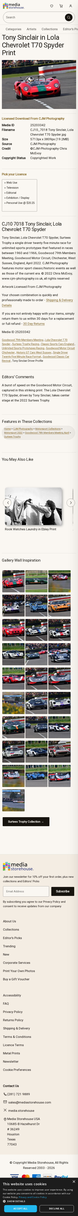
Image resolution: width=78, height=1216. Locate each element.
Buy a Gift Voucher (16, 979)
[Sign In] (70, 6)
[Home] (15, 6)
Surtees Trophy (12, 436)
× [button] (73, 1181)
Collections (50, 29)
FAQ (6, 1003)
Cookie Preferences (17, 1070)
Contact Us (11, 1086)
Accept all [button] (20, 1208)
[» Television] (19, 187)
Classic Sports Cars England (57, 344)
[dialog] (39, 1197)
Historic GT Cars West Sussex (33, 352)
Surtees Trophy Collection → (26, 821)
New (6, 954)
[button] (39, 1201)
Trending (9, 946)
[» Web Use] (19, 182)
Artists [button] (31, 29)
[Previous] (7, 503)
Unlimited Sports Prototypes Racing (23, 348)
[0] (19, 207)
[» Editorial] (19, 192)
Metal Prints (11, 1053)
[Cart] (61, 6)
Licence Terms (13, 1045)
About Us (9, 921)
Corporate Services (16, 963)
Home (7, 428)
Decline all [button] (56, 1208)
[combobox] (34, 17)
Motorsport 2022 (13, 432)
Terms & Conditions (17, 1037)
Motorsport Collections (48, 428)
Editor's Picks (12, 938)
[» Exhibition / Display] (19, 197)
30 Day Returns (34, 324)
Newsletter (11, 1061)
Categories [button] (13, 29)
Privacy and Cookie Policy (33, 1197)
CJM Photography (23, 428)
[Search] (69, 17)
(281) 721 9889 (18, 1094)
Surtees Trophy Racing (25, 344)
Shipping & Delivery (16, 1028)
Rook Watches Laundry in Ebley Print (30, 529)
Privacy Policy (13, 1012)
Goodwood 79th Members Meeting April (47, 432)
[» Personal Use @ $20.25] (19, 203)
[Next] (71, 503)
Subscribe (62, 891)
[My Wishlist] (51, 6)
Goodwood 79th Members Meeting (22, 339)
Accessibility (12, 995)
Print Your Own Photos (19, 971)
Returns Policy (13, 1020)
